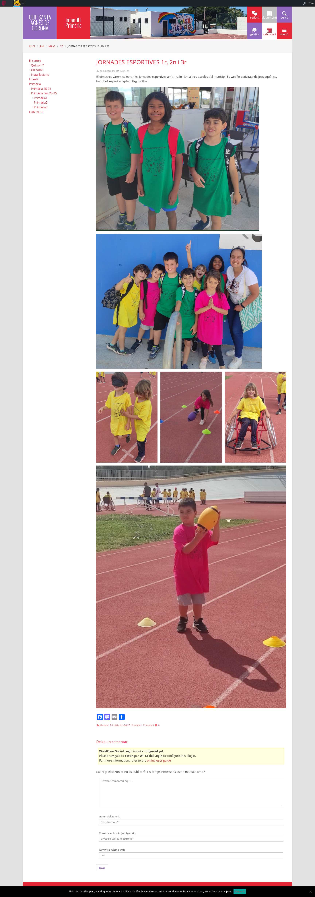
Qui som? (37, 65)
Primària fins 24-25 (120, 725)
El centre (35, 61)
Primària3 (148, 725)
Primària (35, 84)
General (104, 725)
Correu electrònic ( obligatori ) (117, 833)
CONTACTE (36, 112)
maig (51, 46)
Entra (311, 2)
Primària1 (136, 725)
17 (61, 46)
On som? (37, 70)
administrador (107, 71)
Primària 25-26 (41, 89)
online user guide (159, 760)
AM (42, 46)
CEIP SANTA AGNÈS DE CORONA (40, 22)
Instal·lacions (40, 75)
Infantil (33, 79)
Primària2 (40, 102)
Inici (32, 46)
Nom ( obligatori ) (109, 816)
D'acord (239, 891)
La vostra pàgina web (112, 849)
